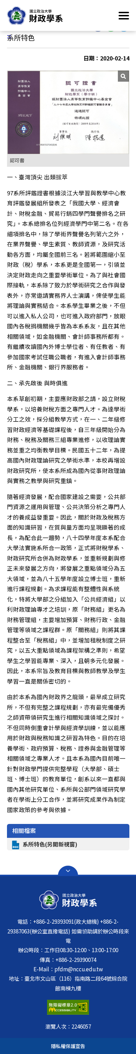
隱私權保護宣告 (68, 1045)
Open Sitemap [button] (68, 871)
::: (9, 36)
